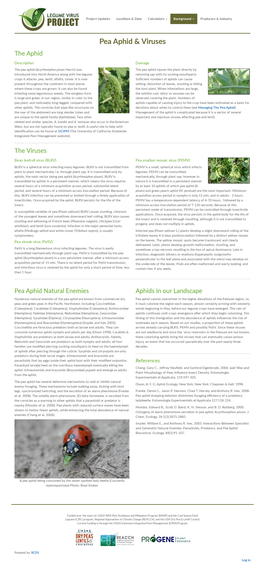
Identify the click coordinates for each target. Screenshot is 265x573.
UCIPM (63, 131)
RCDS (35, 552)
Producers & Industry (216, 19)
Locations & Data (129, 19)
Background (182, 19)
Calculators (156, 19)
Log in (246, 560)
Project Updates (98, 19)
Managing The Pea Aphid (216, 107)
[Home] (50, 18)
